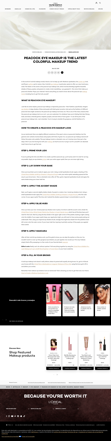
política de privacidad (60, 432)
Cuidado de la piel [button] (30, 8)
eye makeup (54, 84)
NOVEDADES (8, 8)
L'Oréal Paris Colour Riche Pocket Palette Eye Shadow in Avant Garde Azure (44, 212)
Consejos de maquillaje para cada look (55, 52)
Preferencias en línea (60, 424)
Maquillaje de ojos (74, 52)
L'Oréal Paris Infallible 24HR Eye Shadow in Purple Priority (60, 194)
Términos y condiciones (70, 424)
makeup (50, 141)
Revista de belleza (37, 52)
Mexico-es (10, 425)
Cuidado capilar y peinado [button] (57, 8)
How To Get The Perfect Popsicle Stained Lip (56, 382)
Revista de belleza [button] (89, 8)
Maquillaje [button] (18, 8)
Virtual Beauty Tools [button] (74, 8)
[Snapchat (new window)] (21, 416)
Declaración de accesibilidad (49, 424)
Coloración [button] (42, 8)
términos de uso (73, 432)
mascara (65, 242)
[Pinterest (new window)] (18, 416)
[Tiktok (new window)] (24, 416)
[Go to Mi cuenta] (96, 3)
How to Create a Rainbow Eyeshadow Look (34, 273)
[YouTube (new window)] (12, 416)
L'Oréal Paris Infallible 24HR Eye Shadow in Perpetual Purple (39, 174)
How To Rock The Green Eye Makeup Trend (36, 382)
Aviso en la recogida (28, 436)
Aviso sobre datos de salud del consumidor (23, 424)
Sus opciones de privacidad (10, 436)
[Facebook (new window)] (6, 416)
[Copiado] (55, 72)
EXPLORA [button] (100, 8)
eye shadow (25, 109)
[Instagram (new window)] (9, 416)
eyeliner (30, 84)
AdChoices (34, 432)
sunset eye (81, 81)
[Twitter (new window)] (15, 416)
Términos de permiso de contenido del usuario (85, 424)
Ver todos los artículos (16, 321)
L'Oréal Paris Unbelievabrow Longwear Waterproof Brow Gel (52, 264)
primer (44, 159)
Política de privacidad (37, 424)
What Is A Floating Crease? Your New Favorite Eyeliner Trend (81, 382)
